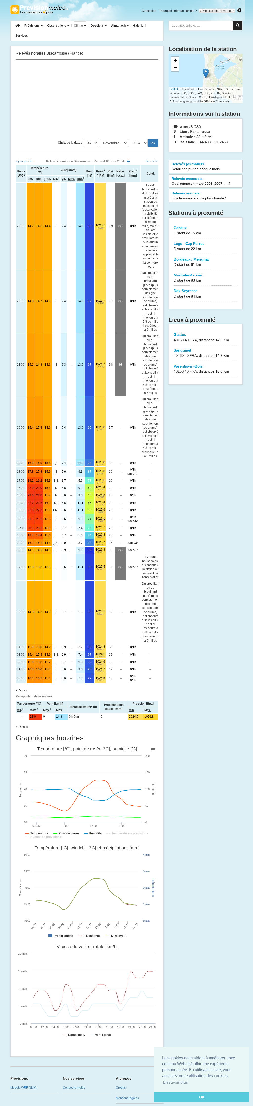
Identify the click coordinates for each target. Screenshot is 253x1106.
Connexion (149, 10)
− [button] (175, 68)
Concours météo (74, 1087)
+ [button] (175, 60)
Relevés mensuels (201, 181)
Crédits (121, 1087)
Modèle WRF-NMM (23, 1087)
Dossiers (97, 25)
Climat (79, 25)
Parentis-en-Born (201, 368)
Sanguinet (201, 353)
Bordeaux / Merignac (192, 262)
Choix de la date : (70, 142)
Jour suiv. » (153, 161)
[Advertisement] (87, 99)
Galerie (138, 25)
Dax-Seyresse (187, 293)
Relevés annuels (199, 195)
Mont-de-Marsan (188, 277)
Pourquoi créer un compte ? (178, 10)
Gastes (201, 337)
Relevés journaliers (196, 166)
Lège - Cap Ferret (189, 246)
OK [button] (201, 1097)
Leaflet (174, 89)
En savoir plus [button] (175, 1082)
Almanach (118, 25)
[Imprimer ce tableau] (128, 161)
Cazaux (187, 230)
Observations (57, 25)
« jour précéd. (25, 161)
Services (21, 35)
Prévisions (32, 25)
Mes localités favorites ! (218, 10)
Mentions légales (127, 1098)
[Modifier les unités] (239, 10)
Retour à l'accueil (39, 10)
